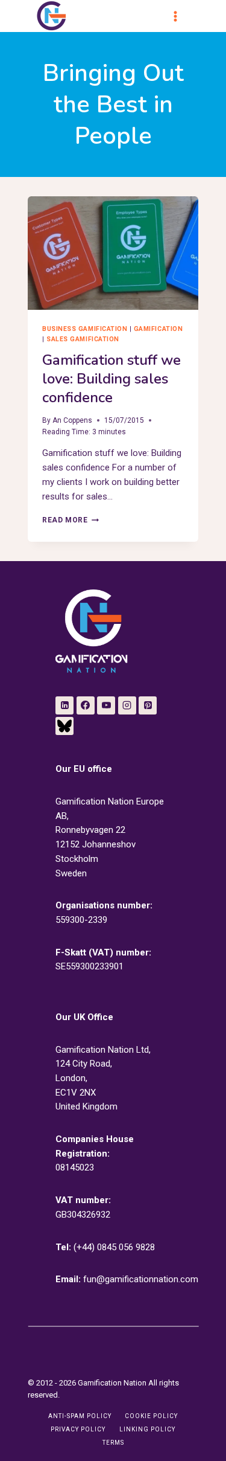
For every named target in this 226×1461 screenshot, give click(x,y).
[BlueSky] (64, 726)
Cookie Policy (151, 1416)
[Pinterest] (148, 705)
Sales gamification (82, 339)
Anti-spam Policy (79, 1416)
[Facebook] (86, 705)
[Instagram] (127, 705)
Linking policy (147, 1429)
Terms (113, 1442)
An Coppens (72, 420)
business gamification (84, 329)
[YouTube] (106, 705)
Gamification (158, 329)
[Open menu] (181, 16)
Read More (70, 520)
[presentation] (113, 253)
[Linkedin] (64, 705)
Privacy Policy (78, 1429)
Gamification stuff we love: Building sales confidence (111, 378)
